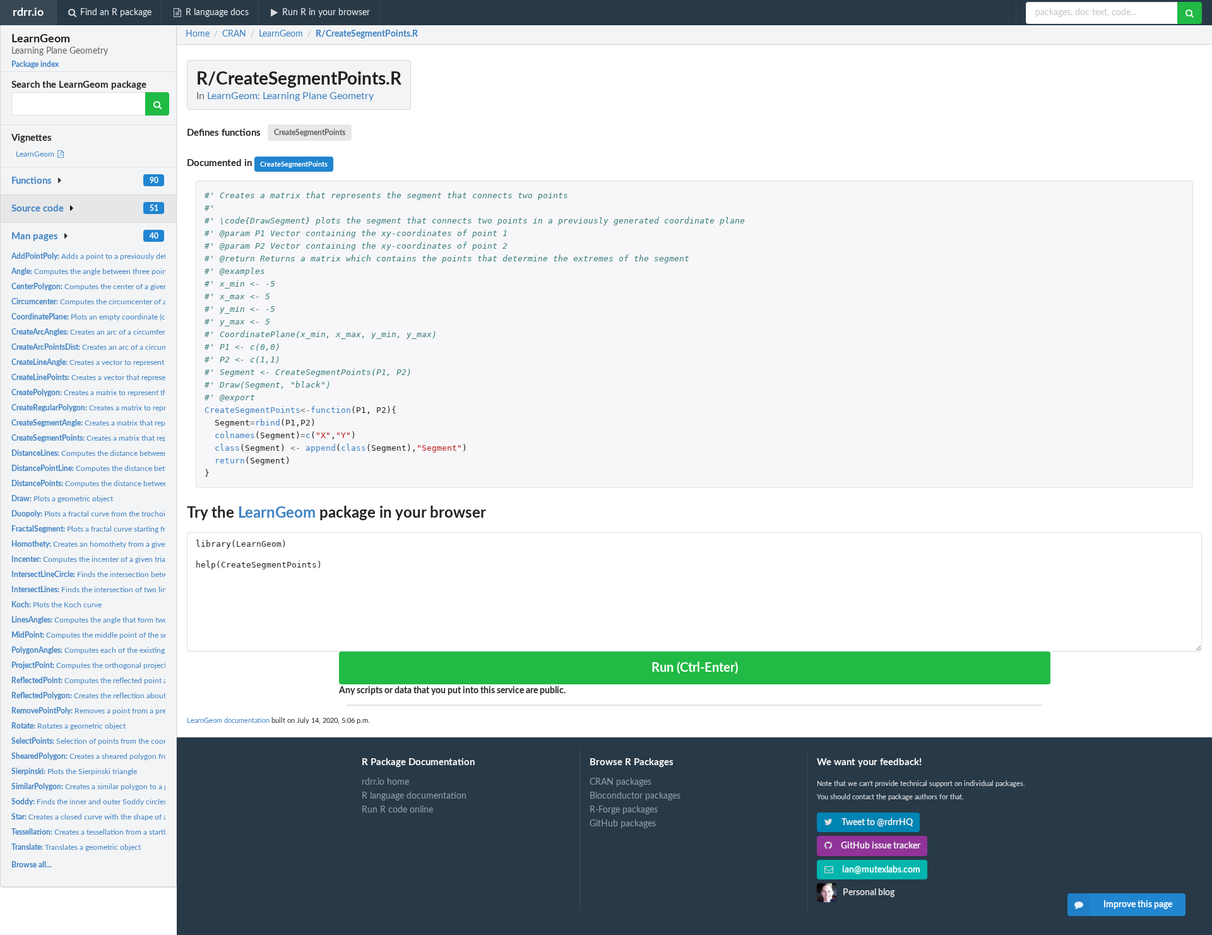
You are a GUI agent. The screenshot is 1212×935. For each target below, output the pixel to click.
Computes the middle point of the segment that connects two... (133, 635)
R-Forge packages (624, 810)
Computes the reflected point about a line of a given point (133, 680)
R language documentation (414, 796)
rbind (267, 422)
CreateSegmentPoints (309, 132)
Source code (37, 208)
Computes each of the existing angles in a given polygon (130, 650)
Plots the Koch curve (56, 605)
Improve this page (1137, 904)
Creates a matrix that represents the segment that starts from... (150, 423)
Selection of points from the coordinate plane (109, 741)
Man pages (34, 236)
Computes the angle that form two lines (98, 620)
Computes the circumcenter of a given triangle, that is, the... (134, 302)
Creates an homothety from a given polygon (104, 544)
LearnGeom (36, 154)
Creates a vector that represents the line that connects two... (140, 377)
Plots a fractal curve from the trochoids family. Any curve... (124, 514)
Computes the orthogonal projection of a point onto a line (130, 665)
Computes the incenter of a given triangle (95, 559)
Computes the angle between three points (91, 271)
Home (198, 34)
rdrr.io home (385, 782)
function (331, 410)
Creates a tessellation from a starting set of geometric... (122, 832)
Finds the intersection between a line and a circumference (139, 574)
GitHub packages (623, 823)
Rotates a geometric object (68, 726)
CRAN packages (620, 782)
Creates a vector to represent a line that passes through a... (136, 362)
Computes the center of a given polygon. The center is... (130, 286)
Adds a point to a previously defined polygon (110, 256)
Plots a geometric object (62, 499)
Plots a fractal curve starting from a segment (111, 529)
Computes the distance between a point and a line (126, 468)
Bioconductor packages (635, 796)
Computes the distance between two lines (105, 453)
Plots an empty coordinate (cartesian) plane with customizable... (146, 317)
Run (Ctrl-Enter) (694, 668)
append (321, 448)
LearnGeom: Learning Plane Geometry (290, 96)
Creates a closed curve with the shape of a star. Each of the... (120, 817)
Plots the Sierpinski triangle (74, 771)
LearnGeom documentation (228, 720)
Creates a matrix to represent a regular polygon (127, 408)
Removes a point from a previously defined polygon (128, 711)
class (227, 448)
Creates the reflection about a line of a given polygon (130, 696)
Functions (31, 181)
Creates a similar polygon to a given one (103, 786)
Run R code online (397, 810)
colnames (235, 435)
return (230, 460)
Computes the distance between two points (110, 483)
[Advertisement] (1107, 249)
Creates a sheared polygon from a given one (112, 756)
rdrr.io (28, 12)
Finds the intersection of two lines (92, 589)
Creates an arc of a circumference (96, 332)
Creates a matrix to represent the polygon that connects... (132, 392)
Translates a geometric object (76, 847)
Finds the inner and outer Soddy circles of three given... (115, 802)
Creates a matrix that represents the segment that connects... (148, 438)
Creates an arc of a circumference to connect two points (139, 347)
